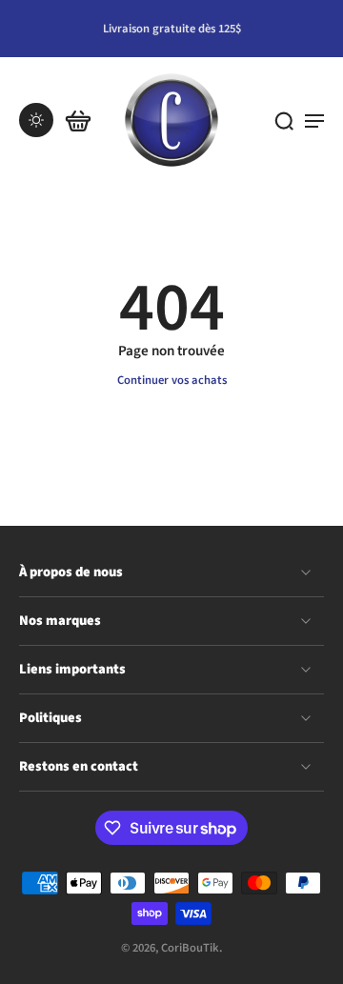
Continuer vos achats (172, 380)
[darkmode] (36, 120)
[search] (284, 120)
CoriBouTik (190, 948)
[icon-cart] (78, 120)
